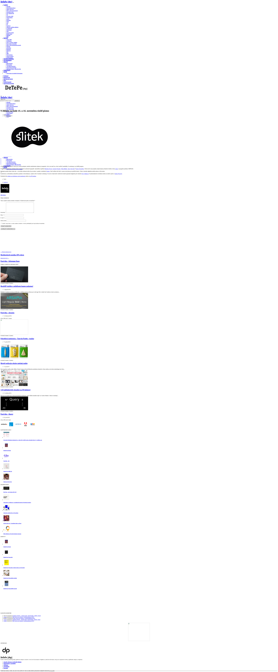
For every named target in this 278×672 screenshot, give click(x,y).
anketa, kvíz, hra (10, 9)
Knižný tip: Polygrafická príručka (10, 578)
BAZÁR (5, 72)
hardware (8, 25)
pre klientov (9, 41)
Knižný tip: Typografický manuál (10, 588)
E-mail (2, 217)
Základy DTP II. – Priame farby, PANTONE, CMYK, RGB (27, 615)
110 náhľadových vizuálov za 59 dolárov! (15, 390)
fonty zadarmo (9, 54)
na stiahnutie (9, 28)
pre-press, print (9, 16)
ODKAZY (5, 62)
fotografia (8, 20)
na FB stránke (33, 176)
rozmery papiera (9, 56)
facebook (5, 182)
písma (116, 168)
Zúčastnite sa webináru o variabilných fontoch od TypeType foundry (17, 502)
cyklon (5, 617)
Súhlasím (51, 670)
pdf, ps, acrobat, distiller (11, 42)
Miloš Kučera (7, 114)
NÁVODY (5, 38)
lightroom (8, 50)
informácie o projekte (9, 663)
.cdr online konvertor (10, 66)
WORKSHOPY (6, 70)
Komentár (3, 212)
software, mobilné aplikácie (12, 27)
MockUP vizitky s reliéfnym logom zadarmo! (17, 286)
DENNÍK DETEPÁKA (8, 59)
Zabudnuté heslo (8, 79)
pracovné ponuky (10, 32)
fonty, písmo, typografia (11, 43)
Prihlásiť (5, 76)
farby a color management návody (13, 45)
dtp (7, 14)
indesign (8, 46)
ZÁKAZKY (8, 35)
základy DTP (9, 39)
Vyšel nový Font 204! (7, 481)
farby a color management (12, 10)
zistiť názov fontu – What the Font (13, 69)
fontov (48, 171)
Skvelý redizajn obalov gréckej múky (14, 363)
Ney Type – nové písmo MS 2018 (9, 492)
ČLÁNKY (5, 5)
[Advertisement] (139, 241)
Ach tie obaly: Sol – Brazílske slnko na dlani (12, 523)
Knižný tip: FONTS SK (7, 471)
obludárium (9, 30)
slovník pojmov (9, 57)
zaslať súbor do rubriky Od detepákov (14, 73)
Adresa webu (3, 220)
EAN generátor (9, 63)
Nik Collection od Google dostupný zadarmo (12, 533)
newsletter (6, 666)
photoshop (8, 48)
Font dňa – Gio (6, 461)
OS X (7, 52)
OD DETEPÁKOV (7, 60)
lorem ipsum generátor (11, 67)
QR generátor (9, 64)
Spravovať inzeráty (8, 83)
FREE (7, 36)
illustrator (8, 49)
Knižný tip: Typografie (8, 557)
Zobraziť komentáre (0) (8, 229)
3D (7, 24)
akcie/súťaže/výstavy (10, 8)
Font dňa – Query (7, 414)
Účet (4, 80)
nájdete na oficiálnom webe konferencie (16, 176)
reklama (5, 665)
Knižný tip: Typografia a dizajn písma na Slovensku (14, 567)
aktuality (8, 6)
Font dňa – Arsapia (7, 313)
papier (7, 19)
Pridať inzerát (7, 82)
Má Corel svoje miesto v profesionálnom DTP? (23, 617)
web (7, 23)
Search (17, 100)
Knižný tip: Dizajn (7, 450)
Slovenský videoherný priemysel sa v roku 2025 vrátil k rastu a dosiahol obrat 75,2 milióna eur (22, 440)
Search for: (3, 99)
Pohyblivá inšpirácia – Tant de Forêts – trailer (17, 339)
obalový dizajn (9, 17)
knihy (7, 21)
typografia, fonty (10, 12)
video (7, 31)
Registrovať (6, 77)
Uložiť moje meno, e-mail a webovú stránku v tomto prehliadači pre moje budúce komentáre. (23, 223)
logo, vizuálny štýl (10, 13)
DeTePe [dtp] (6, 2)
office (7, 53)
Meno (2, 215)
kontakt (5, 668)
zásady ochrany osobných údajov (12, 662)
